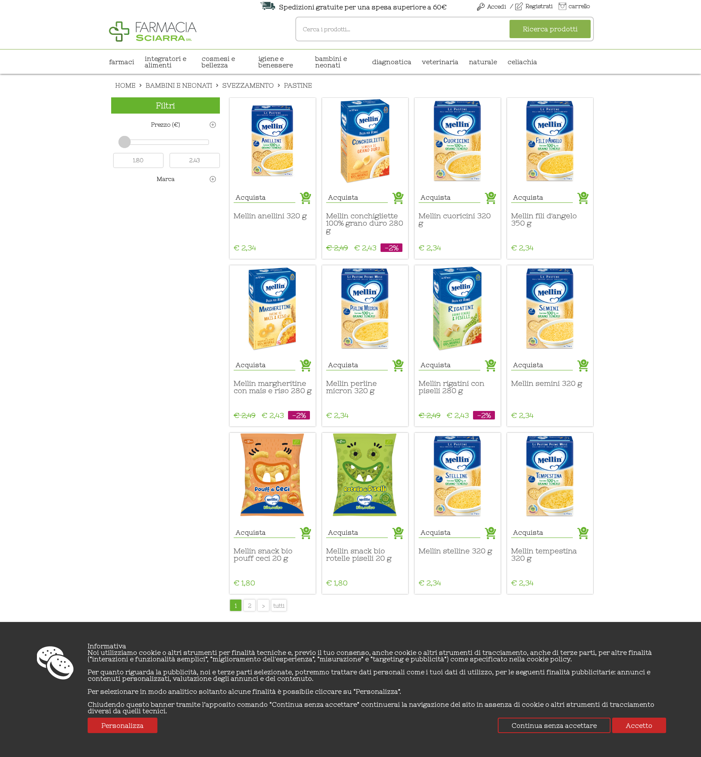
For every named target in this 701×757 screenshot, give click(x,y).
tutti (278, 605)
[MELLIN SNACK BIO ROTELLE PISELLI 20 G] (365, 476)
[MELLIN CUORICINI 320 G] (458, 141)
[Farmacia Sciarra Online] (152, 30)
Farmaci (121, 61)
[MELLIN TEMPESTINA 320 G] (550, 476)
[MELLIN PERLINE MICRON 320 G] (365, 308)
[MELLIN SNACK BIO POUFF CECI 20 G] (273, 476)
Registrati (539, 6)
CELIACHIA (522, 61)
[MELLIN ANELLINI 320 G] (273, 141)
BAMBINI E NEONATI (331, 62)
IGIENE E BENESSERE (275, 62)
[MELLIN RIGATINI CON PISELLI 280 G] (458, 308)
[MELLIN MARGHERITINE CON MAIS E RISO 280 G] (273, 308)
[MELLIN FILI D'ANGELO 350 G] (550, 141)
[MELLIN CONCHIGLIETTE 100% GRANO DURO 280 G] (365, 141)
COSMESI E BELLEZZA (218, 62)
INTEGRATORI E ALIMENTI (165, 62)
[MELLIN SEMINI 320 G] (550, 308)
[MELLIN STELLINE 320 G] (458, 476)
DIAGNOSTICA (391, 61)
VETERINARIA (440, 61)
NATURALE (483, 61)
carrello (579, 6)
